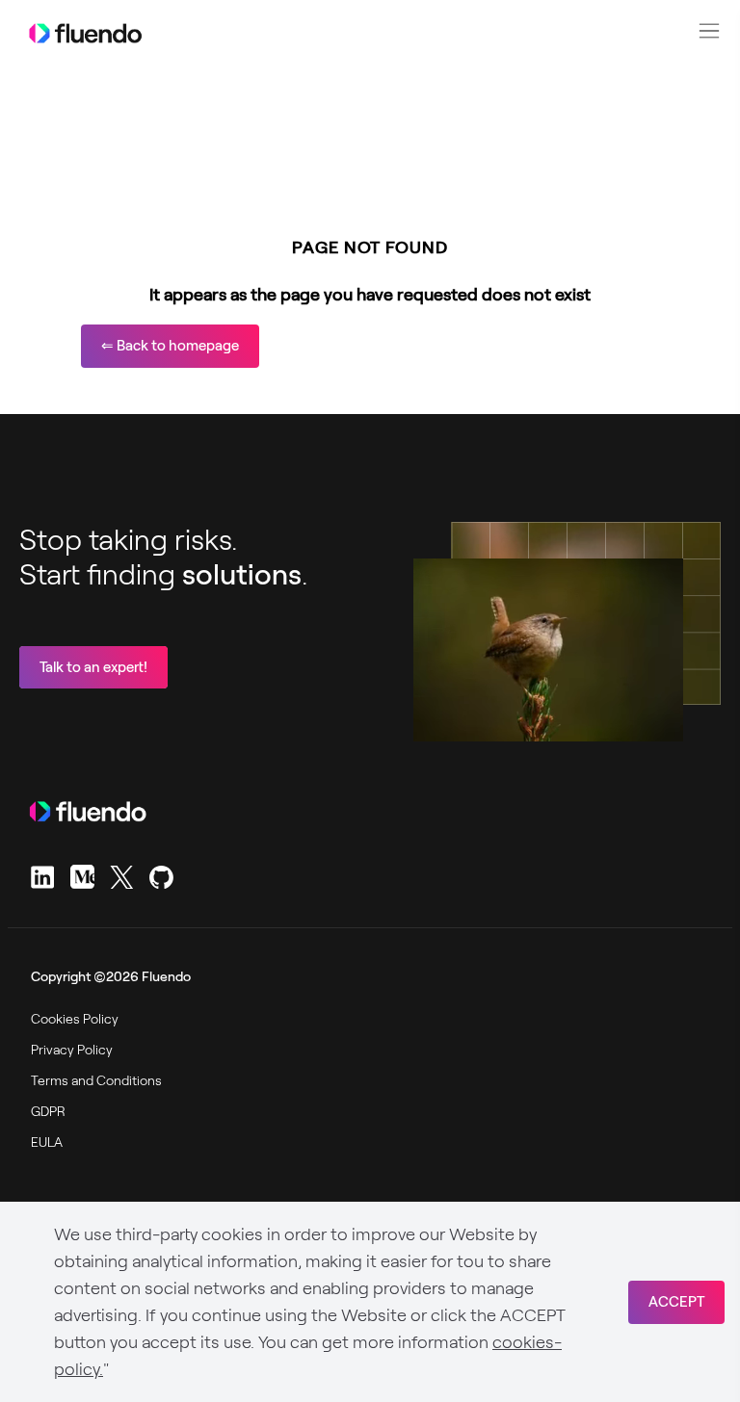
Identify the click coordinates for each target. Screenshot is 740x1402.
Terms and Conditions (96, 1080)
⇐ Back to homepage (170, 345)
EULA (47, 1142)
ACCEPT (676, 1302)
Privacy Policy (72, 1049)
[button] (709, 30)
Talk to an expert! (93, 667)
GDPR (48, 1111)
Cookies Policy (75, 1018)
